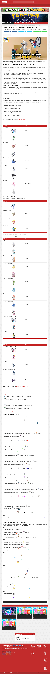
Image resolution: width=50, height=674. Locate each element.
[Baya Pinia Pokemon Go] (23, 542)
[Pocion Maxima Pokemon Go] (15, 558)
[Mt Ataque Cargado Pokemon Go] (19, 510)
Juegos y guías (20, 4)
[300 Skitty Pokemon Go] (14, 146)
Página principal (17, 22)
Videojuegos (39, 646)
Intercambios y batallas (34, 22)
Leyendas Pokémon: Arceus (45, 650)
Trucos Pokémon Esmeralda (45, 666)
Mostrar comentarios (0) (25, 602)
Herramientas (29, 4)
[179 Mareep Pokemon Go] (25, 446)
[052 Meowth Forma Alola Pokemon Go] (14, 206)
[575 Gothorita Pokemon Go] (14, 176)
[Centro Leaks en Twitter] (20, 645)
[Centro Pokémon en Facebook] (14, 645)
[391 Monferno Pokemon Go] (21, 556)
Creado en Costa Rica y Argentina (43, 672)
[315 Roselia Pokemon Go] (22, 449)
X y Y (44, 662)
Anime (39, 647)
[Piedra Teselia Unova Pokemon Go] (24, 512)
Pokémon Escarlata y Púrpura (45, 647)
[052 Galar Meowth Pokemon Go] (14, 214)
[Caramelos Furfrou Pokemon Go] (32, 512)
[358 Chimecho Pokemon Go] (23, 568)
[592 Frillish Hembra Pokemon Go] (18, 496)
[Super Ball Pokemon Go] (28, 468)
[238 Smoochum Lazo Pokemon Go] (14, 222)
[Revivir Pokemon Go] (14, 586)
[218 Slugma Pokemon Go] (18, 550)
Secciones (46, 4)
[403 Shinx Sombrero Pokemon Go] (14, 229)
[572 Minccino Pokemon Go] (29, 492)
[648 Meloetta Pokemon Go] (18, 577)
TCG (38, 648)
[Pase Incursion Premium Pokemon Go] (21, 560)
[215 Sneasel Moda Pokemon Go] (5, 396)
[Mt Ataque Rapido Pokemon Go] (13, 508)
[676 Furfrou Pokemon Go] (24, 420)
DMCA (33, 654)
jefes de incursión (15, 411)
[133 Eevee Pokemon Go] (18, 537)
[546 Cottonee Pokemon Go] (17, 452)
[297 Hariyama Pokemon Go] (18, 562)
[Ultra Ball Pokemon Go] (28, 483)
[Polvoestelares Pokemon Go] (24, 496)
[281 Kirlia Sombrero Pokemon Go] (14, 139)
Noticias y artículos (25, 22)
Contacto (33, 653)
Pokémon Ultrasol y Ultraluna (45, 657)
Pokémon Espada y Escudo (45, 652)
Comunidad (38, 4)
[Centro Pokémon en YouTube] (23, 645)
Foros (32, 647)
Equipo (33, 651)
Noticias (4, 4)
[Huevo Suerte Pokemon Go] (12, 584)
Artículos (12, 4)
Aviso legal (33, 652)
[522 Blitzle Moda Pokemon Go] (26, 417)
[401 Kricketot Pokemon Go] (36, 433)
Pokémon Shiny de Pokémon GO (22, 386)
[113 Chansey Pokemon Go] (22, 547)
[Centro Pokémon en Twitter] (17, 645)
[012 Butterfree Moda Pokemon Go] (5, 405)
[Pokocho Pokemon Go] (25, 544)
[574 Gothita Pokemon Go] (24, 477)
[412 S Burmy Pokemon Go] (27, 480)
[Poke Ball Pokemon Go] (27, 440)
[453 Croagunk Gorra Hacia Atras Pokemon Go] (14, 161)
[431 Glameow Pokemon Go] (14, 154)
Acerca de (33, 646)
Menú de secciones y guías (8, 22)
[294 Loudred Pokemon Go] (27, 571)
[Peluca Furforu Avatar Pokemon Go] (38, 496)
